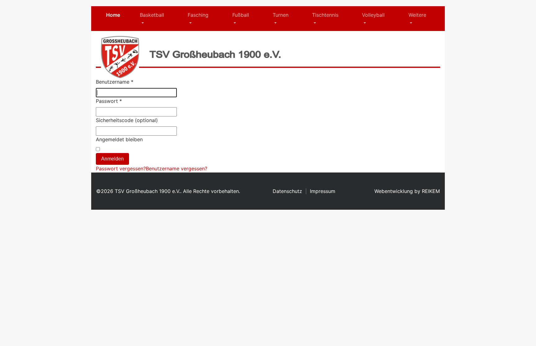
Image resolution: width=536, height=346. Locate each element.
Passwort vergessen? (121, 168)
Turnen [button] (280, 15)
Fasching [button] (198, 15)
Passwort (109, 101)
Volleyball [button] (373, 15)
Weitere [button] (417, 15)
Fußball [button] (240, 15)
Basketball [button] (152, 15)
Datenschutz (287, 191)
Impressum (322, 191)
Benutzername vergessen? (176, 168)
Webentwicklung (393, 191)
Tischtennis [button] (325, 15)
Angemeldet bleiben (119, 139)
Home (113, 15)
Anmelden (112, 158)
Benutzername (114, 82)
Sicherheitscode (114, 120)
